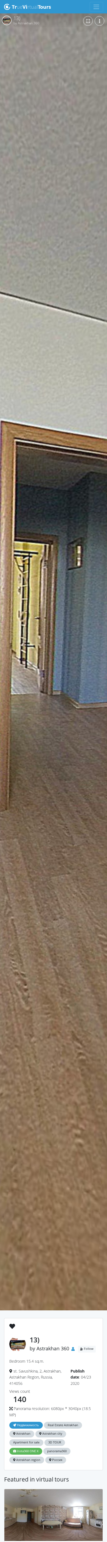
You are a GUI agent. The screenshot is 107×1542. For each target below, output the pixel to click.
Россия (56, 1460)
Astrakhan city (51, 1433)
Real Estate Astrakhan (63, 1425)
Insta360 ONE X (27, 1451)
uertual (31, 7)
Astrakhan (22, 1433)
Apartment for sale (26, 1442)
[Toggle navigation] (96, 6)
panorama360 (57, 1451)
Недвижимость (27, 1425)
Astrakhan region (27, 1460)
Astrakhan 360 (52, 1348)
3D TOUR (54, 1442)
